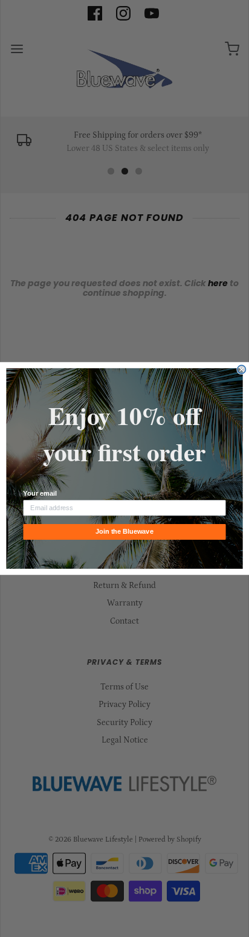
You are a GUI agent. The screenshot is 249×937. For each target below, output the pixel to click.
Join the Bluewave (124, 532)
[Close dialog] (242, 369)
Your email (39, 493)
